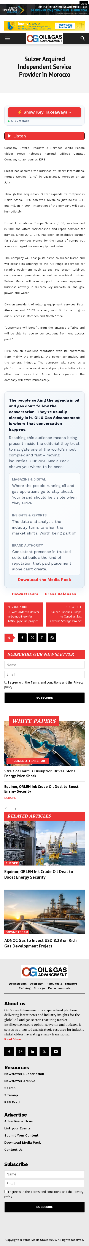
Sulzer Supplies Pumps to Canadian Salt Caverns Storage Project (65, 616)
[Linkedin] (32, 1051)
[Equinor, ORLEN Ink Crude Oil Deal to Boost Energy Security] (44, 843)
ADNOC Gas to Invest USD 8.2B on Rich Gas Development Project (40, 943)
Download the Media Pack (44, 579)
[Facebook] (22, 637)
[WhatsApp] (52, 637)
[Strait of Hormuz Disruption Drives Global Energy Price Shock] (44, 743)
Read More (12, 1039)
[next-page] (14, 809)
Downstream (25, 594)
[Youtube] (56, 1051)
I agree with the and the (43, 684)
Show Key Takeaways (45, 112)
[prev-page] (7, 809)
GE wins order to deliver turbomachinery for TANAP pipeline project (23, 616)
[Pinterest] (42, 637)
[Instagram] (20, 1051)
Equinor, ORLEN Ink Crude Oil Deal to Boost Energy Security (41, 789)
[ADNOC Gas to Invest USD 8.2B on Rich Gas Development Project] (44, 912)
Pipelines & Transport (28, 760)
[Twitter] (32, 637)
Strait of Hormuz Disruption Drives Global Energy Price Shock (40, 773)
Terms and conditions (46, 682)
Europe (10, 797)
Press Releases (60, 594)
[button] (7, 38)
